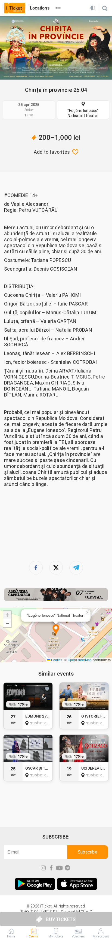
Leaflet (56, 659)
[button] (55, 630)
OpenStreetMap (80, 659)
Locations (39, 8)
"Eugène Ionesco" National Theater (82, 113)
